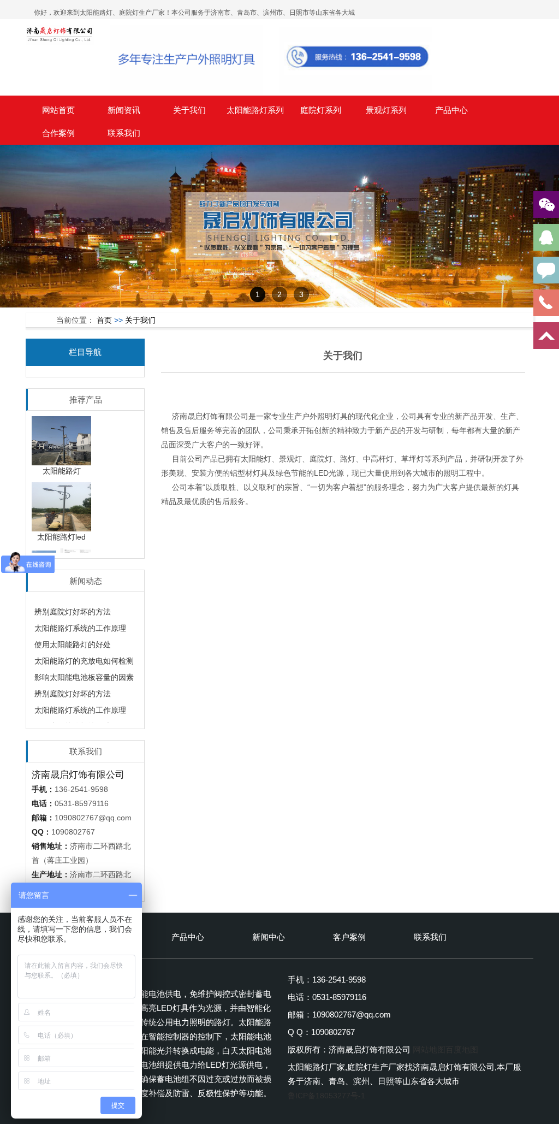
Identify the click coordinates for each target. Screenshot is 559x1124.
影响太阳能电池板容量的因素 (84, 670)
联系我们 (124, 133)
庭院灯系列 (320, 110)
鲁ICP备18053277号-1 (326, 1095)
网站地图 (429, 1049)
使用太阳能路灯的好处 (72, 638)
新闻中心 (268, 937)
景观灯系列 (386, 110)
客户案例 (349, 937)
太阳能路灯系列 (255, 110)
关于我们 (189, 110)
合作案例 (58, 133)
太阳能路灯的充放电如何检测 (84, 654)
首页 (104, 320)
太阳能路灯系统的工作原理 (80, 621)
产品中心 (451, 110)
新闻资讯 (124, 110)
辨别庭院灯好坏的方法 (72, 605)
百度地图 (461, 1049)
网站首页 (58, 110)
